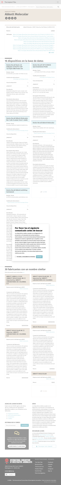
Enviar (39, 257)
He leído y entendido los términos (26, 256)
